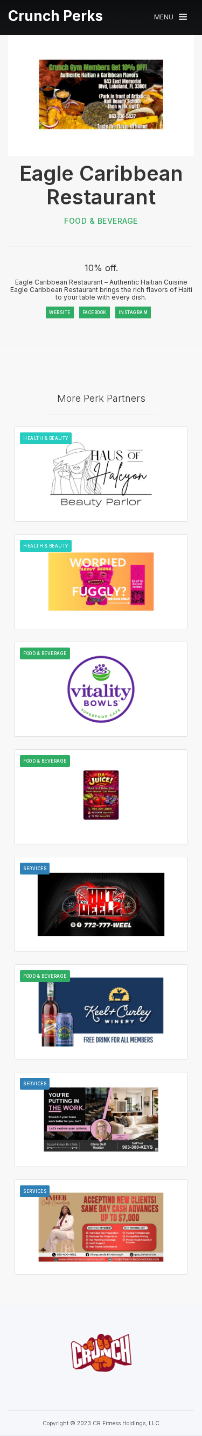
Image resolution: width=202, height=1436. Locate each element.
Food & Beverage (101, 220)
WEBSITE (60, 312)
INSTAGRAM (133, 312)
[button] (170, 17)
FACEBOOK (94, 312)
